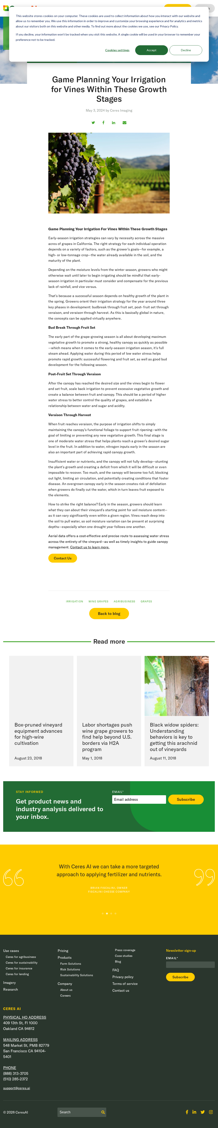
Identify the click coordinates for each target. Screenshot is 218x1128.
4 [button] (115, 913)
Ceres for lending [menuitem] (17, 974)
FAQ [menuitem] (115, 970)
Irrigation (74, 601)
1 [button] (102, 913)
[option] (109, 875)
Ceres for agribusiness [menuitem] (21, 957)
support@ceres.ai (16, 1088)
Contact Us (63, 558)
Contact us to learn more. (89, 547)
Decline (186, 50)
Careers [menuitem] (65, 995)
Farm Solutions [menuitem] (70, 964)
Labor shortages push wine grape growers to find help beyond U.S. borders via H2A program (107, 737)
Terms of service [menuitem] (125, 983)
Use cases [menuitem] (11, 951)
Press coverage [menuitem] (125, 950)
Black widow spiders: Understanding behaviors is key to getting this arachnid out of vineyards (174, 737)
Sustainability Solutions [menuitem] (76, 975)
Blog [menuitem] (118, 961)
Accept (151, 50)
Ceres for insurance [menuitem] (19, 968)
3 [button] (111, 913)
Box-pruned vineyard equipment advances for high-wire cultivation (38, 734)
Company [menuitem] (65, 983)
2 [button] (107, 913)
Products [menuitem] (65, 957)
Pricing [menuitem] (63, 951)
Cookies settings (117, 50)
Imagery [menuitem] (9, 982)
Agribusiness (124, 601)
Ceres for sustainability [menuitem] (21, 962)
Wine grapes (98, 601)
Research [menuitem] (10, 989)
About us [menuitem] (66, 990)
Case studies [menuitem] (123, 956)
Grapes (146, 601)
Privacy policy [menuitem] (122, 977)
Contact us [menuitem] (120, 990)
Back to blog (109, 613)
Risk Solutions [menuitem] (70, 969)
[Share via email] (124, 123)
